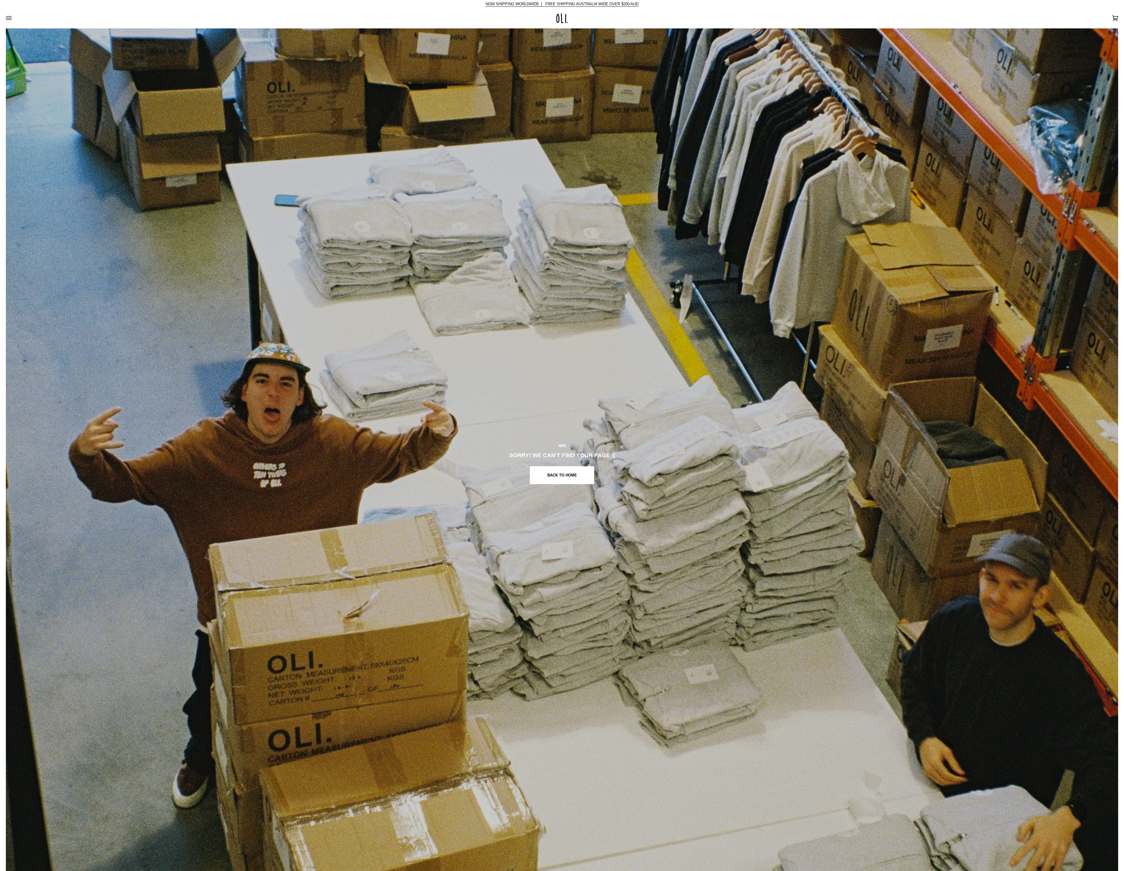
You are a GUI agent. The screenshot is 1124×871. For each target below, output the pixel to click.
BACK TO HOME (562, 475)
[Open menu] (14, 18)
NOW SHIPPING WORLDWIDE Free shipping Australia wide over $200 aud (562, 4)
